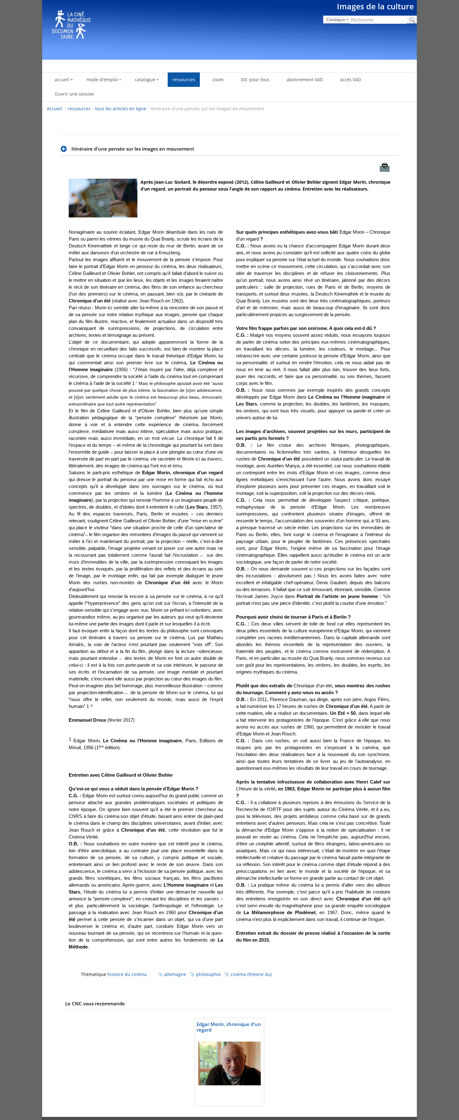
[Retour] (65, 149)
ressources (79, 109)
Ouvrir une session (74, 94)
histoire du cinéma (127, 974)
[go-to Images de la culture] (229, 28)
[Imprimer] (385, 169)
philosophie (208, 974)
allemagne (175, 974)
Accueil (54, 109)
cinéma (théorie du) (251, 974)
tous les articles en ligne (120, 109)
